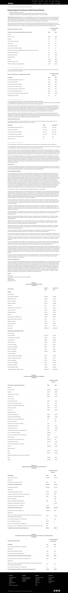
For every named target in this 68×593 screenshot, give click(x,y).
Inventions (50, 580)
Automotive (37, 578)
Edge (36, 581)
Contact (50, 582)
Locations (10, 581)
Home (8, 6)
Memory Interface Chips (26, 577)
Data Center (37, 580)
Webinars (50, 578)
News (10, 583)
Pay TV (36, 585)
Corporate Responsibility (13, 585)
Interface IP (24, 580)
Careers (10, 580)
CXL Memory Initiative (26, 578)
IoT (35, 583)
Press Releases (12, 6)
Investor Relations (12, 582)
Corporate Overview (12, 577)
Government (37, 582)
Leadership (11, 578)
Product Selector (51, 581)
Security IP (24, 581)
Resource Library (51, 577)
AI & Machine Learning (39, 577)
